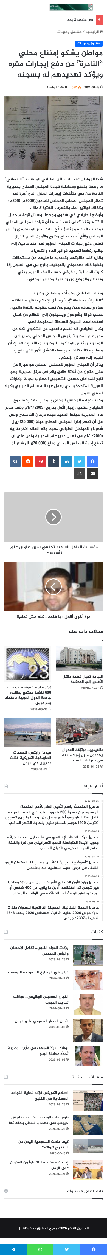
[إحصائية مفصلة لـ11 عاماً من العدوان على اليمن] (88, 1170)
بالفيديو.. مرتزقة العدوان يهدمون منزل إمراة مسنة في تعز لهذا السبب (82, 755)
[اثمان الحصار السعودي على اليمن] (88, 1030)
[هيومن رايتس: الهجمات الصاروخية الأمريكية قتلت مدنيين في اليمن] (27, 733)
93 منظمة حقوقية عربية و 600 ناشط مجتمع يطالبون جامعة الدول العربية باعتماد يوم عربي (28, 695)
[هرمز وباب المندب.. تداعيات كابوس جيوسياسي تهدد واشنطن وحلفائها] (88, 1125)
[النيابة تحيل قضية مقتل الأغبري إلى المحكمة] (79, 658)
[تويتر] (79, 461)
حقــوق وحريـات (69, 32)
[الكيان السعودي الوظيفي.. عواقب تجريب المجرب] (88, 1004)
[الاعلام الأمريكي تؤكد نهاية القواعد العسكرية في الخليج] (88, 1100)
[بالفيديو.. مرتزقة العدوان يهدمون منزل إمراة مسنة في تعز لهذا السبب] (79, 731)
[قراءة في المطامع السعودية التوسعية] (88, 980)
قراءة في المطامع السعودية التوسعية (38, 972)
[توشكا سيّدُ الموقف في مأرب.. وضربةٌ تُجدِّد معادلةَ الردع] (88, 1056)
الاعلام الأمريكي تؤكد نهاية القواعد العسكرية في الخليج (40, 1096)
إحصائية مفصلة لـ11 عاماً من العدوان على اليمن (39, 1165)
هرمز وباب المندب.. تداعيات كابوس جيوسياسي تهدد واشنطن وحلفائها (39, 1120)
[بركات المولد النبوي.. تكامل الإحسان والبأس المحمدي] (88, 955)
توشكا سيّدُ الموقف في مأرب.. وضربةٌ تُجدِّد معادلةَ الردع (38, 1051)
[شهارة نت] (71, 7)
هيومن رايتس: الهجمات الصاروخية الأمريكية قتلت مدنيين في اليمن (30, 758)
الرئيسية (92, 32)
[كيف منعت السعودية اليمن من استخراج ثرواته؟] (88, 1146)
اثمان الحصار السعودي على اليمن (42, 1021)
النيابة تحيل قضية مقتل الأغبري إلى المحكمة (83, 679)
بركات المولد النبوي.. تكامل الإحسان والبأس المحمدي (39, 951)
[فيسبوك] (92, 461)
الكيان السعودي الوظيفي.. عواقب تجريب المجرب (41, 1000)
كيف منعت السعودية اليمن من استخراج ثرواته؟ (43, 1145)
